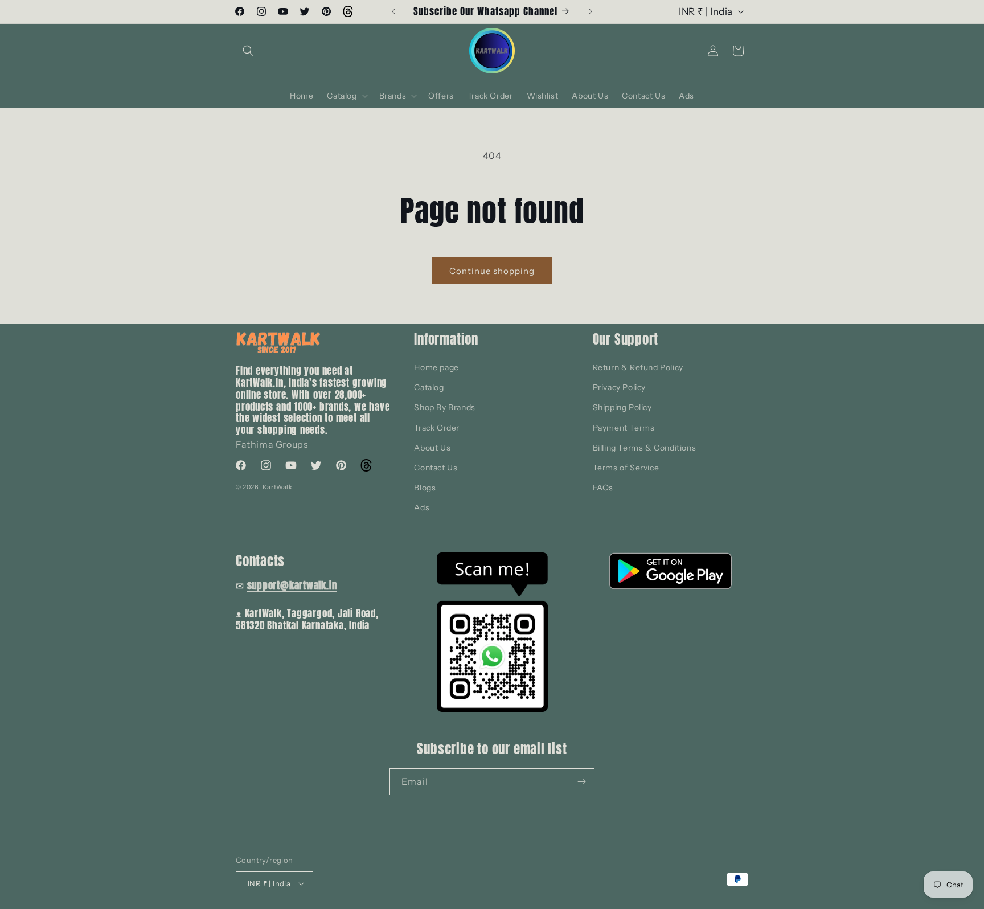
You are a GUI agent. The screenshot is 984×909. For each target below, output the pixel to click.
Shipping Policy (622, 407)
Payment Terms (624, 428)
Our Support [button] (626, 339)
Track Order (437, 428)
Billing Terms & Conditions (644, 448)
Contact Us (435, 467)
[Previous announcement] (393, 11)
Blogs (425, 487)
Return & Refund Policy (638, 367)
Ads (421, 507)
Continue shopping (492, 270)
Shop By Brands (444, 407)
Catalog (429, 387)
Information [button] (446, 339)
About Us (432, 448)
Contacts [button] (260, 560)
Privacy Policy (619, 387)
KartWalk (278, 487)
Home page (436, 367)
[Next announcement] (590, 11)
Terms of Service (626, 467)
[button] (248, 50)
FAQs (603, 487)
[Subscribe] (581, 781)
